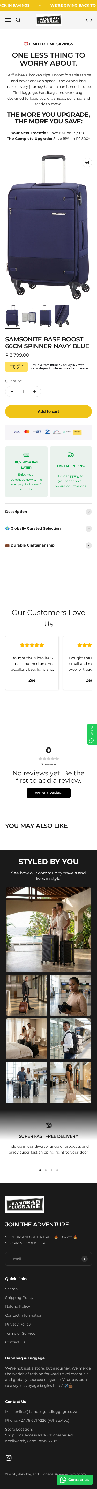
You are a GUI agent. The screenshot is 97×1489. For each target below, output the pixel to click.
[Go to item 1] (12, 317)
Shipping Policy (19, 1297)
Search (11, 1288)
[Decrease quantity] (11, 391)
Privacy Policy (18, 1324)
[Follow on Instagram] (8, 1457)
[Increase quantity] (34, 391)
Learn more (79, 368)
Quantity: (13, 381)
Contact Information (23, 1315)
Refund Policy (17, 1306)
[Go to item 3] (45, 317)
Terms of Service (20, 1333)
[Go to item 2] (29, 317)
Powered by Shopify (70, 1474)
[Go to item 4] (62, 317)
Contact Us (15, 1342)
